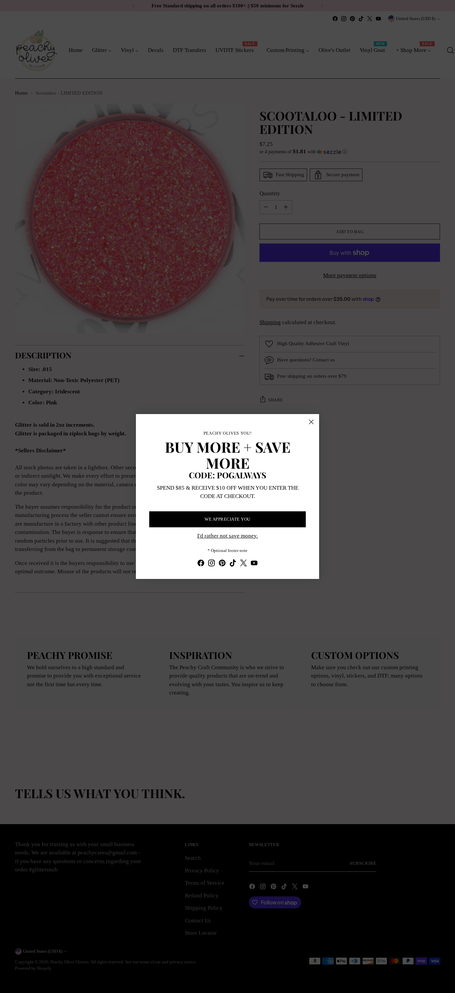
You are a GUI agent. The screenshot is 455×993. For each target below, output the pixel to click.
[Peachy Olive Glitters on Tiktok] (233, 564)
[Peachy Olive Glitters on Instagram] (212, 564)
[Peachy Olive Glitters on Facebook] (201, 564)
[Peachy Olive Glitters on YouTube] (254, 564)
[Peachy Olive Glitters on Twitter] (243, 564)
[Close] (311, 422)
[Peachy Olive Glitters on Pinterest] (222, 564)
